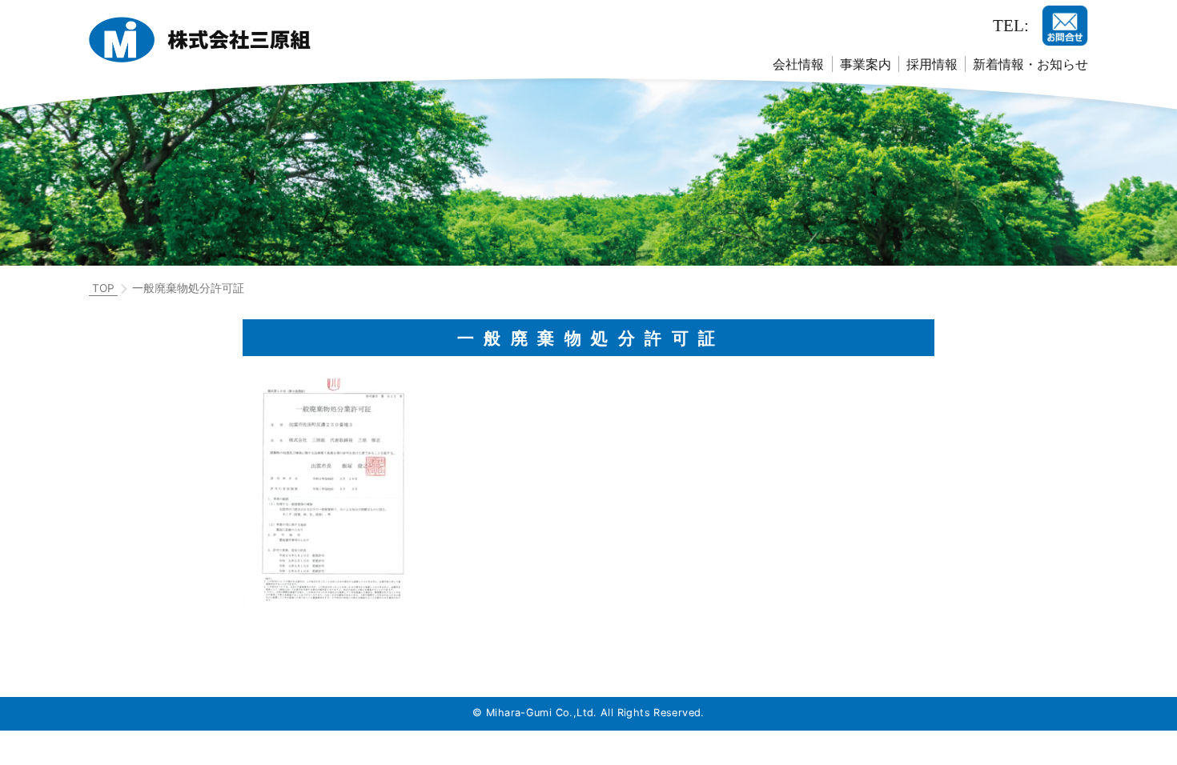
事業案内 (865, 64)
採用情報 (932, 64)
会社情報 (798, 64)
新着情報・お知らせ (1030, 64)
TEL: (1011, 25)
